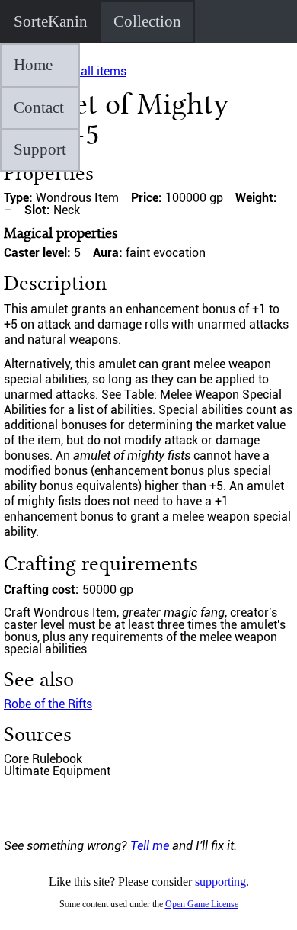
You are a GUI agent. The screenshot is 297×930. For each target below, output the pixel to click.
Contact (39, 107)
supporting (220, 881)
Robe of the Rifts (48, 704)
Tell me (149, 846)
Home (33, 65)
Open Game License (201, 904)
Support (40, 149)
